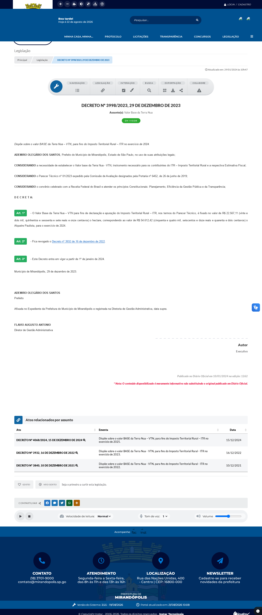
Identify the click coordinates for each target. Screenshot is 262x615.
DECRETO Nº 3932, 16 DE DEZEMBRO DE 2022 (45, 452)
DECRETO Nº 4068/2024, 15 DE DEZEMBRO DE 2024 (49, 440)
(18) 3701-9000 (42, 578)
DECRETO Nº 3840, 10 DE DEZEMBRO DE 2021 (45, 465)
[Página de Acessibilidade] (102, 4)
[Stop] (29, 516)
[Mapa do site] (95, 4)
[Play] (20, 516)
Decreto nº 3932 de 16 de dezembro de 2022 (78, 241)
